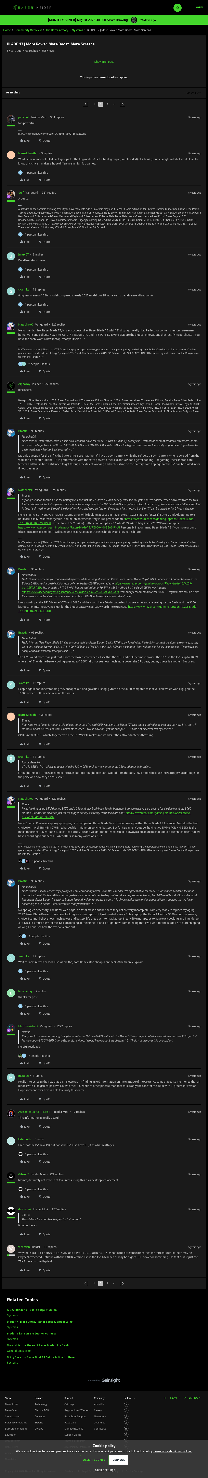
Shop (8, 1398)
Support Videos (72, 1434)
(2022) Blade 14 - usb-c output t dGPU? (32, 1310)
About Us (99, 1404)
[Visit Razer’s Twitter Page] (126, 1422)
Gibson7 (23, 1174)
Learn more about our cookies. (173, 1451)
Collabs (39, 1428)
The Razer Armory (57, 30)
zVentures (99, 1422)
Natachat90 (26, 324)
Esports (39, 1422)
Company (99, 1398)
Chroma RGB (42, 1410)
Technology (41, 1404)
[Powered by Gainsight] (104, 1381)
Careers (98, 1410)
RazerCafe (10, 1410)
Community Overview (28, 30)
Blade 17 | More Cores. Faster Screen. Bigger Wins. (40, 1322)
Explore (39, 1398)
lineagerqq (25, 991)
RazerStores (11, 1404)
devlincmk (24, 1209)
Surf (21, 192)
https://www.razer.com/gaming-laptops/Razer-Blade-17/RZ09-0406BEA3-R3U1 (69, 527)
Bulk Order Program (16, 1428)
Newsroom (100, 1416)
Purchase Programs (16, 1422)
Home (7, 30)
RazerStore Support (75, 1416)
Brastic (22, 431)
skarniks (23, 289)
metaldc (23, 1076)
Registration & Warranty (77, 1410)
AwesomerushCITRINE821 (35, 1112)
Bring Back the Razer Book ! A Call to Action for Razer (41, 1357)
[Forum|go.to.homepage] (31, 8)
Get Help (69, 1404)
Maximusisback (28, 1026)
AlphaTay (24, 384)
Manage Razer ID (73, 1428)
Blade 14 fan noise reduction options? (31, 1333)
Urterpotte (24, 1139)
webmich (24, 1247)
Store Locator (12, 1416)
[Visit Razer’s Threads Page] (126, 1416)
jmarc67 (23, 254)
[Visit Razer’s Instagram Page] (126, 1410)
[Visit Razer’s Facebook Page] (126, 1404)
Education (10, 1434)
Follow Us (129, 1398)
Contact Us (100, 1428)
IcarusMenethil (27, 153)
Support (68, 1398)
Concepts (40, 1416)
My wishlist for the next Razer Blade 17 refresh (38, 1345)
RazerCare (70, 1422)
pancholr (24, 117)
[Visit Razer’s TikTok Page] (126, 1434)
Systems (77, 30)
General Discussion (19, 1351)
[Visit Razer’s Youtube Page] (126, 1428)
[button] (4, 8)
